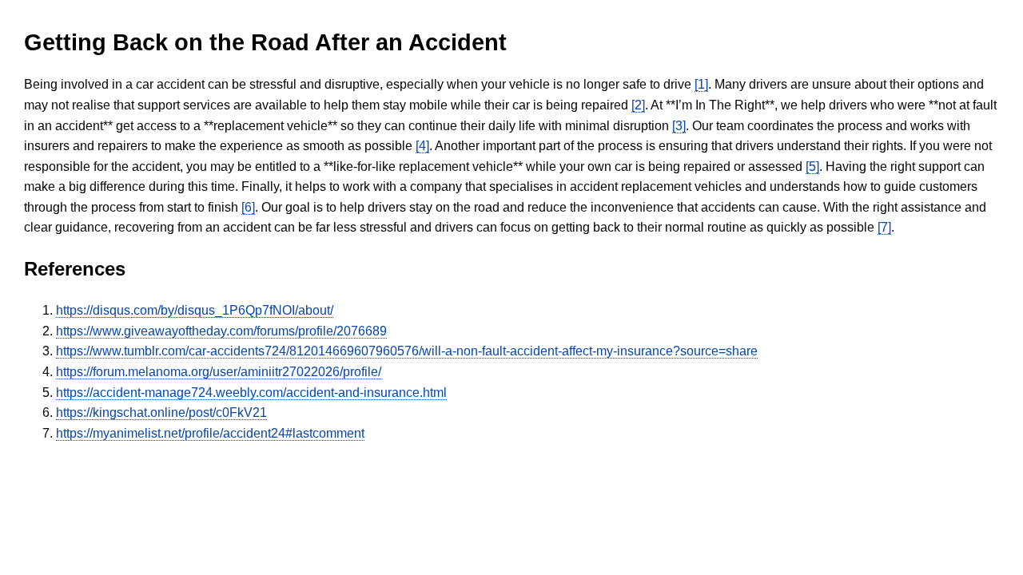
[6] (248, 207)
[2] (638, 105)
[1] (701, 84)
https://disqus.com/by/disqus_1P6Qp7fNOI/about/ (194, 310)
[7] (884, 227)
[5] (812, 166)
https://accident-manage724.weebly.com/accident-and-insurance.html (251, 392)
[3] (679, 126)
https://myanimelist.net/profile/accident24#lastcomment (210, 433)
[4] (422, 146)
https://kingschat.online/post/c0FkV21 (161, 412)
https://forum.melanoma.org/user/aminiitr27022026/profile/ (218, 372)
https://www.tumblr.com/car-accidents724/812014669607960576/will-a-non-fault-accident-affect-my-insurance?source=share (407, 351)
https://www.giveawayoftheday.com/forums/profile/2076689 (221, 331)
